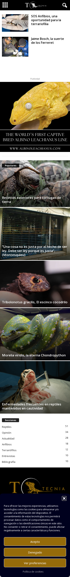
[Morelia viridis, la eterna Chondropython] (35, 334)
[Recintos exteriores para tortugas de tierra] (35, 183)
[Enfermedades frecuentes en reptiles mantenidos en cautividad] (35, 387)
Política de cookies (33, 571)
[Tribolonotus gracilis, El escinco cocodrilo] (35, 284)
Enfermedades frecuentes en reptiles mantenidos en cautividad (31, 406)
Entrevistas (8, 456)
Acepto (35, 542)
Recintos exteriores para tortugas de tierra (31, 199)
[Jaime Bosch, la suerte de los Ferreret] (15, 47)
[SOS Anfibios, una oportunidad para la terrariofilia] (15, 23)
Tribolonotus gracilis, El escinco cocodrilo (34, 302)
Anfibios (7, 444)
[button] (64, 498)
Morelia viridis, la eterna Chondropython (34, 355)
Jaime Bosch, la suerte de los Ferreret (47, 41)
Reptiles (6, 427)
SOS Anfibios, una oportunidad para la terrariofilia (46, 20)
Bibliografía (8, 462)
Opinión (6, 432)
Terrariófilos (9, 450)
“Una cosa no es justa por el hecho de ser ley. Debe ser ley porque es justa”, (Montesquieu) (34, 250)
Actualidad (8, 438)
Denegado (35, 552)
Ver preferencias (35, 563)
